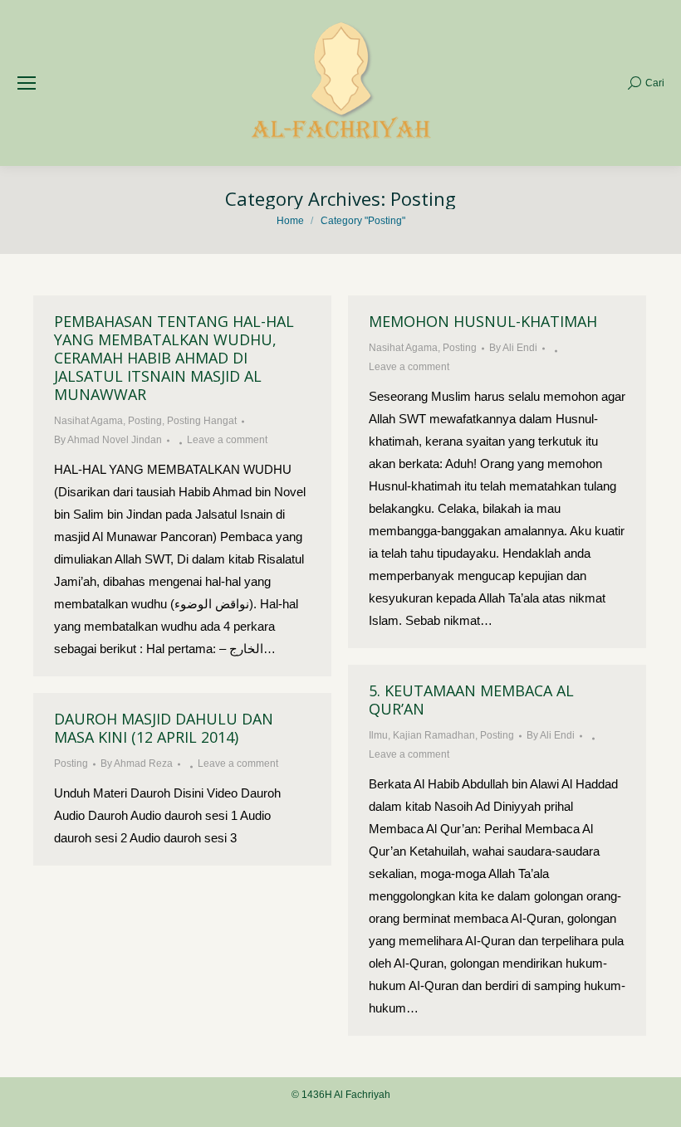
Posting (145, 421)
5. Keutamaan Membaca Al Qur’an (471, 700)
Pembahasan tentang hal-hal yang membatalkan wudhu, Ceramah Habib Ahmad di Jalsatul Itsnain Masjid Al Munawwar (174, 357)
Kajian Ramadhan (434, 735)
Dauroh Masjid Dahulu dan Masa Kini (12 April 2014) (163, 728)
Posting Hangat (202, 421)
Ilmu (378, 735)
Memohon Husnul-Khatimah (483, 321)
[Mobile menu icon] (27, 83)
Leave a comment (227, 440)
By (108, 440)
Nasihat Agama (88, 421)
